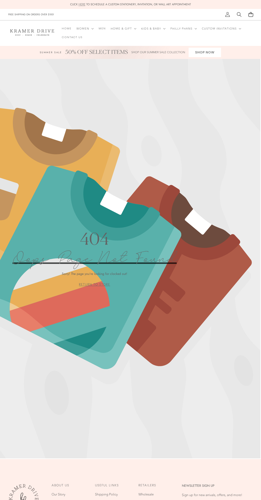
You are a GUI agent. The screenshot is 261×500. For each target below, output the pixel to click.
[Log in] (227, 14)
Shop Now (205, 52)
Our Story (58, 494)
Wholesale (146, 494)
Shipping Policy (106, 494)
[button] (239, 14)
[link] (94, 284)
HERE (82, 4)
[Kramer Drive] (32, 33)
